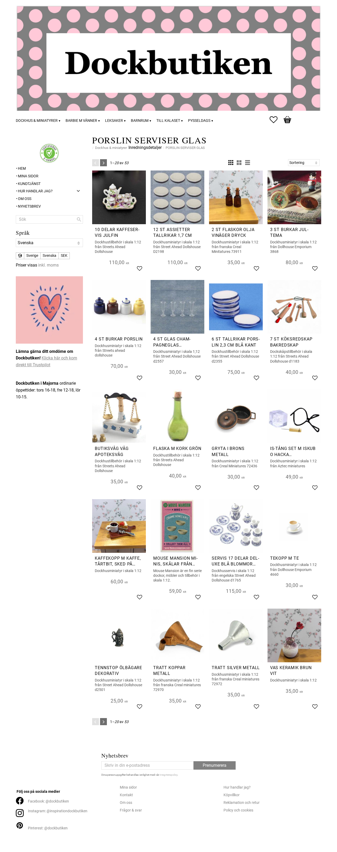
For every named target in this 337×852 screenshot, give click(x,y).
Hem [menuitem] (22, 168)
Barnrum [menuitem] (139, 120)
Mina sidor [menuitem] (28, 176)
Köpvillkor (232, 795)
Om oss (126, 802)
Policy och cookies (238, 810)
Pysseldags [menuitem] (199, 120)
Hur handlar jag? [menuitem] (35, 191)
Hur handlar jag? (237, 787)
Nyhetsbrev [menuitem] (29, 206)
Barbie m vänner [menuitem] (81, 120)
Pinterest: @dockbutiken (48, 828)
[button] (276, 120)
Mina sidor (128, 787)
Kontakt (126, 795)
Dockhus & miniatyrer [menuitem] (37, 120)
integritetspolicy (168, 774)
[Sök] (79, 219)
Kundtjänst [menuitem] (29, 184)
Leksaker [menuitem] (114, 120)
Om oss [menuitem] (24, 199)
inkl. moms (48, 265)
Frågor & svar (131, 810)
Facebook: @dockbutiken (48, 801)
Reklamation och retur (242, 802)
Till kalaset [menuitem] (168, 120)
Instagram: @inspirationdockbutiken (57, 811)
